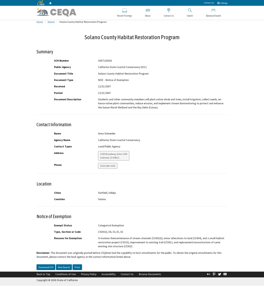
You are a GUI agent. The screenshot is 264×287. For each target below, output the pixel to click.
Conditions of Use (65, 274)
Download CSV (45, 267)
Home (40, 21)
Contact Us (209, 2)
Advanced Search (213, 15)
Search (190, 15)
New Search (64, 267)
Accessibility (109, 274)
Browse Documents (150, 274)
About (148, 15)
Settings (223, 3)
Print (77, 267)
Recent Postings (124, 15)
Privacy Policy (88, 274)
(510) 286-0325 (107, 165)
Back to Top (43, 274)
